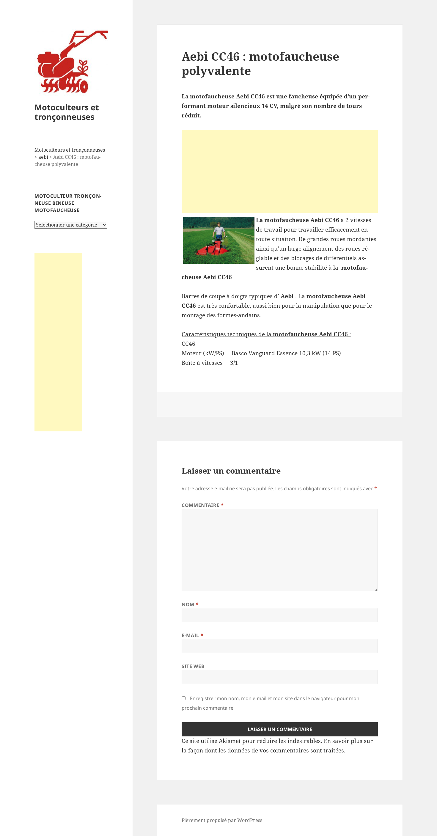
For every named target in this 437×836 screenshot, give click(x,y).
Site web (193, 666)
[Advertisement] (58, 342)
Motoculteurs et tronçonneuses (66, 112)
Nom (190, 604)
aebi (43, 157)
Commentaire (203, 505)
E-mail (192, 635)
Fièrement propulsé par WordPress (222, 820)
